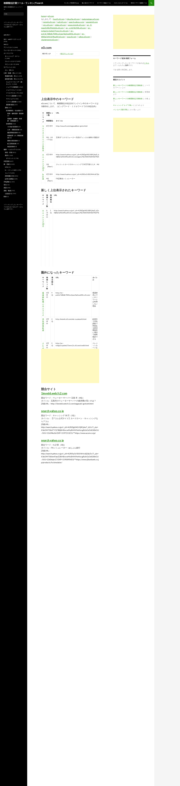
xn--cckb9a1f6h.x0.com (76, 28)
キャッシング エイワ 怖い (123, 105)
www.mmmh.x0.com (76, 25)
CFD (6, 167)
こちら (13, 24)
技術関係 (9, 124)
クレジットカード (11, 61)
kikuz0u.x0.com (73, 19)
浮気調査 (7, 182)
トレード (8, 173)
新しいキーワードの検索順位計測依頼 (127, 85)
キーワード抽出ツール (104, 3)
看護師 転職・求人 (11, 76)
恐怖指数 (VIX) (9, 176)
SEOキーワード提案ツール (139, 3)
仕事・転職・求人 (9, 73)
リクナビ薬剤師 (11, 102)
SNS (5, 44)
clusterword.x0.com (49, 39)
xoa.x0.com (71, 37)
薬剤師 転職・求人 (11, 79)
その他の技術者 (12, 127)
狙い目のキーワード (88, 3)
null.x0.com (62, 22)
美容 (6, 155)
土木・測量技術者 (13, 130)
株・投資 (7, 164)
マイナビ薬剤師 (11, 96)
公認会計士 (8, 193)
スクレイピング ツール (121, 3)
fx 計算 (43, 176)
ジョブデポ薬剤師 (12, 87)
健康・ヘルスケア (9, 149)
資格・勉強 (7, 191)
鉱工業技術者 (11, 144)
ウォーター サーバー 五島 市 (43, 138)
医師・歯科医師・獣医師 (15, 113)
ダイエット (9, 158)
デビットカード (10, 64)
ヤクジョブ (9, 99)
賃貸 (5, 188)
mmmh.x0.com (49, 22)
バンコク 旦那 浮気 (120, 110)
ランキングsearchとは (71, 3)
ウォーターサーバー (10, 50)
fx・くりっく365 (10, 170)
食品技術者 (11, 146)
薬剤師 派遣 (10, 105)
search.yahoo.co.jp (76, 22)
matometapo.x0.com (90, 19)
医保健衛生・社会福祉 (13, 110)
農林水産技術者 (12, 141)
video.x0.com (60, 25)
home (43, 16)
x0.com (51, 16)
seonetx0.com (92, 22)
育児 (5, 185)
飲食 (5, 196)
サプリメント (8, 67)
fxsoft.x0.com (59, 19)
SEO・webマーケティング (12, 39)
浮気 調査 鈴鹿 (43, 324)
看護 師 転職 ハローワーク (43, 304)
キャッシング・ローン (12, 56)
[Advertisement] (70, 76)
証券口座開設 (9, 179)
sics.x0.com (48, 25)
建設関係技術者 (12, 132)
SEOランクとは (67, 54)
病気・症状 (8, 152)
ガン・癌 (8, 70)
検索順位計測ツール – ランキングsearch (23, 3)
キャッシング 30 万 (43, 162)
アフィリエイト (9, 47)
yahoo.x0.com (84, 37)
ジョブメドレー (11, 90)
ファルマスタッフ (12, 93)
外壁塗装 (7, 161)
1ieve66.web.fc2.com (54, 393)
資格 (6, 108)
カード (6, 53)
